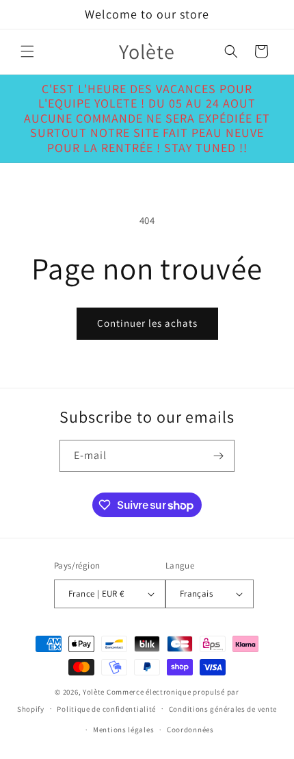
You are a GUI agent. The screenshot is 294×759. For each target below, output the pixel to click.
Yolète (94, 692)
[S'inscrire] (219, 456)
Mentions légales (123, 729)
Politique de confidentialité (106, 709)
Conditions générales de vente (223, 709)
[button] (27, 51)
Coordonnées (190, 729)
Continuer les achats (147, 322)
